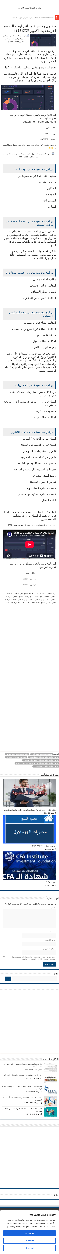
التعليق (53, 907)
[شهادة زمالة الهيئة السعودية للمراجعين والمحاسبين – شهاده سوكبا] (50, 1089)
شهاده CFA (51, 882)
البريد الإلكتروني (49, 940)
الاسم (53, 932)
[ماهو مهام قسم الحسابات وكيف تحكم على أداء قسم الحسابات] (50, 1101)
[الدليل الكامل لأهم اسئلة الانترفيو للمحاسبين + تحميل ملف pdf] (50, 1112)
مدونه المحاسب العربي (29, 7)
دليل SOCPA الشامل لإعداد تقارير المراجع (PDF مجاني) (33, 17)
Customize (29, 1241)
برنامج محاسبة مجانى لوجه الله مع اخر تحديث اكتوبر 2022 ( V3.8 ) (37, 763)
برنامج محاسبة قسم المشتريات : (42, 754)
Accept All (29, 1233)
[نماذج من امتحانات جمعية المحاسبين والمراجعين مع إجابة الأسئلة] (50, 1067)
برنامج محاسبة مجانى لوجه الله (16, 757)
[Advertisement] (29, 659)
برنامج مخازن (51, 593)
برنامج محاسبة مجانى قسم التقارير (17, 754)
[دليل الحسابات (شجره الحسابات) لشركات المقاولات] (50, 1078)
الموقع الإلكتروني (49, 949)
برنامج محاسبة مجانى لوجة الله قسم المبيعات (44, 757)
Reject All (29, 1248)
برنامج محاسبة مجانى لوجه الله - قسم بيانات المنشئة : (41, 760)
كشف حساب (48, 488)
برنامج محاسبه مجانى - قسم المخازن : (46, 766)
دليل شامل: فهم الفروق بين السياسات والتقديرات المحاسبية (30, 810)
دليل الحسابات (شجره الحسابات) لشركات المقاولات (22, 1075)
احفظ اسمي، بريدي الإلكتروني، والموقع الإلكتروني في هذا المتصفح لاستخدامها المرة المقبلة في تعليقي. (34, 958)
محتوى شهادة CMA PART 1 (43, 846)
